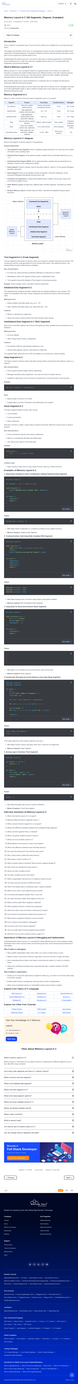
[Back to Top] (72, 1190)
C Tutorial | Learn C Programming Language (32, 11)
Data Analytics (44, 1224)
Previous (11, 1178)
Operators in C (41, 993)
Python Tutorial (17, 1009)
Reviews (6, 1234)
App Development (45, 1234)
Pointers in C (17, 1000)
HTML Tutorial (41, 1009)
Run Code (66, 509)
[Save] (6, 1190)
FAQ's (6, 1255)
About (6, 1224)
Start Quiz (11, 1039)
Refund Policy (8, 1251)
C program (58, 61)
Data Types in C (17, 993)
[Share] (67, 1190)
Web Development (45, 1227)
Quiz (60, 1190)
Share (8, 25)
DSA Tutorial (66, 1012)
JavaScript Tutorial (17, 1012)
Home (6, 11)
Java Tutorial (66, 1009)
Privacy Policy (8, 1245)
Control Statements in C (16, 997)
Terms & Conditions (10, 1248)
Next (68, 1178)
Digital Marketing (45, 1220)
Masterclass (7, 1230)
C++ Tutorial (42, 1012)
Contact (6, 1220)
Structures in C (41, 1000)
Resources (13, 11)
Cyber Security (44, 1230)
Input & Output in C (66, 993)
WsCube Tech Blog (10, 1227)
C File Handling (66, 1000)
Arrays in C (66, 997)
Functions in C (41, 997)
